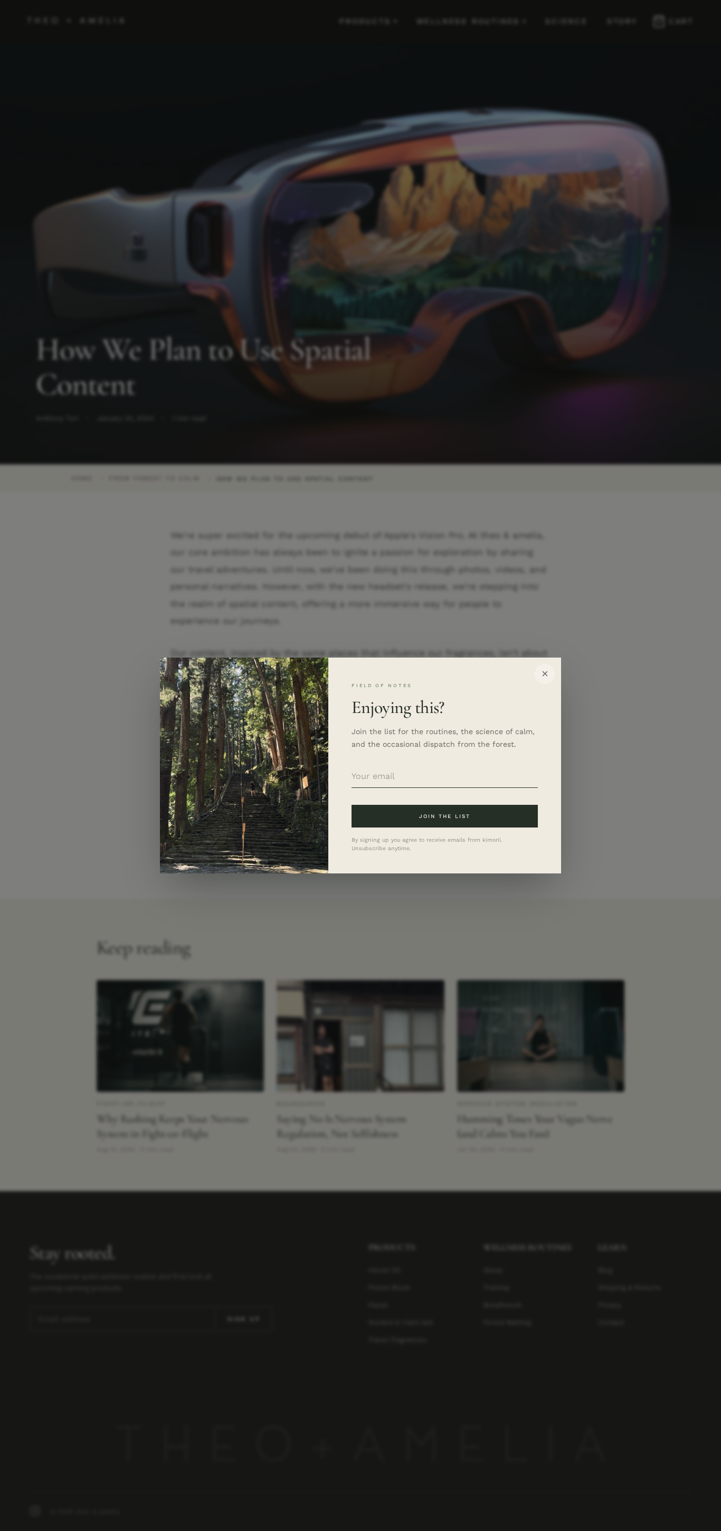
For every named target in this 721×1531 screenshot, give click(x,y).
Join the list (445, 816)
